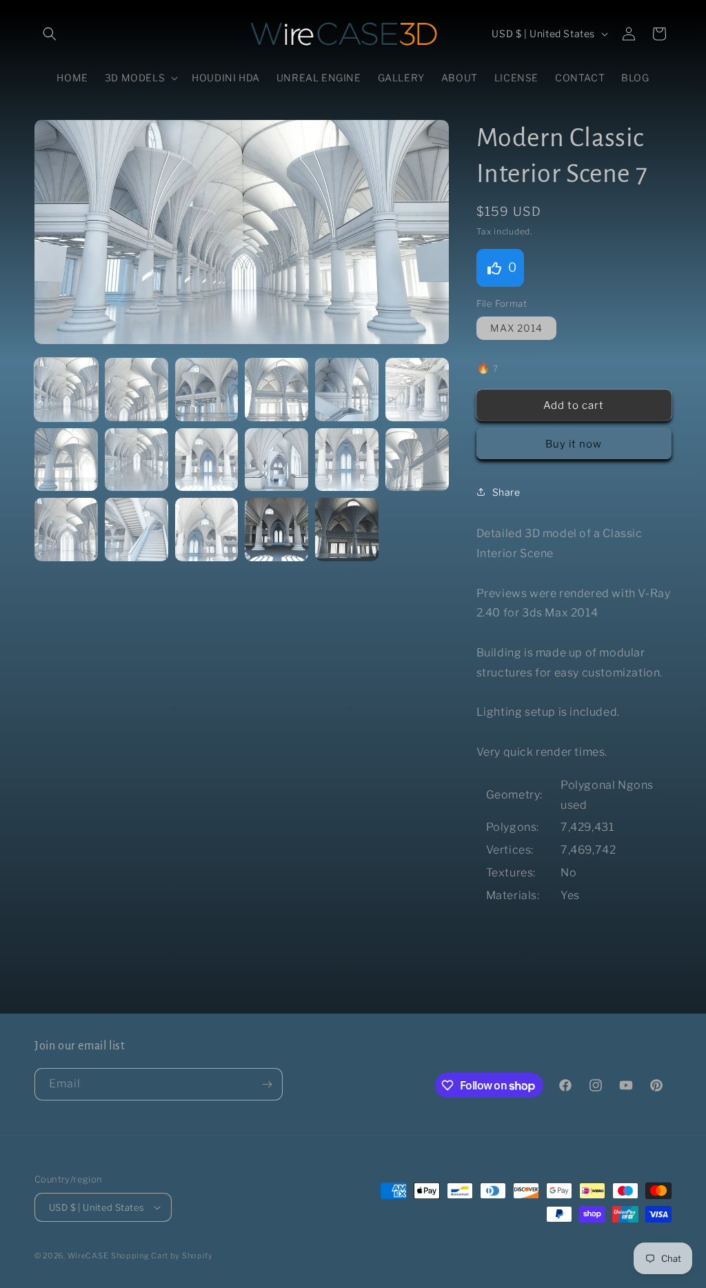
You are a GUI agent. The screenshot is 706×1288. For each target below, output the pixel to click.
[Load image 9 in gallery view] (207, 460)
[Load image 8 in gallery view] (136, 460)
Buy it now (573, 444)
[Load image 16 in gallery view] (276, 529)
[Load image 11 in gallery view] (347, 460)
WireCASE (88, 1255)
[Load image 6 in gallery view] (417, 389)
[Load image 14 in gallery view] (136, 529)
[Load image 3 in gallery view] (207, 389)
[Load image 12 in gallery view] (417, 460)
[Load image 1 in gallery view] (66, 389)
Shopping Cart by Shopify (162, 1255)
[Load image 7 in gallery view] (66, 460)
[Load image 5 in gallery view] (347, 389)
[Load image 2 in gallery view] (136, 389)
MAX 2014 (516, 328)
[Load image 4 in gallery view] (276, 389)
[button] (49, 34)
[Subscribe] (267, 1084)
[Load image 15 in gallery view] (207, 529)
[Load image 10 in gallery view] (276, 460)
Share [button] (506, 492)
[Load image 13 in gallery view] (66, 529)
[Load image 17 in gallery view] (347, 529)
